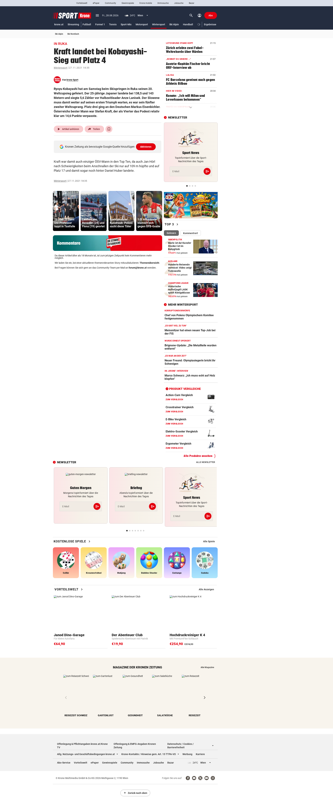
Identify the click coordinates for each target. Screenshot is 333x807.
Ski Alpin (174, 24)
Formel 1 (100, 24)
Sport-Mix (126, 24)
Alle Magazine (207, 667)
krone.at (58, 24)
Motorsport (142, 24)
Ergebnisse (210, 24)
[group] (66, 211)
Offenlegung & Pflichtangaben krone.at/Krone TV (82, 746)
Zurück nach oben (135, 793)
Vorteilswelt (81, 3)
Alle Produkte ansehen (198, 455)
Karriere (200, 754)
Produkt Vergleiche (185, 389)
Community (110, 3)
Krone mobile (145, 3)
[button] (199, 24)
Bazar (191, 3)
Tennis (113, 24)
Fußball (87, 24)
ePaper (96, 3)
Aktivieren (146, 146)
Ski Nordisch (73, 34)
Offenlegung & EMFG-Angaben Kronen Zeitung (135, 746)
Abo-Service (63, 762)
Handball (188, 24)
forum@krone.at (138, 267)
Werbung (187, 754)
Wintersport (158, 24)
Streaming (73, 24)
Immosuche (163, 3)
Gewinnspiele (128, 3)
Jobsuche (178, 3)
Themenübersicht (149, 262)
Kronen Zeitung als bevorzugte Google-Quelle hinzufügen (108, 146)
